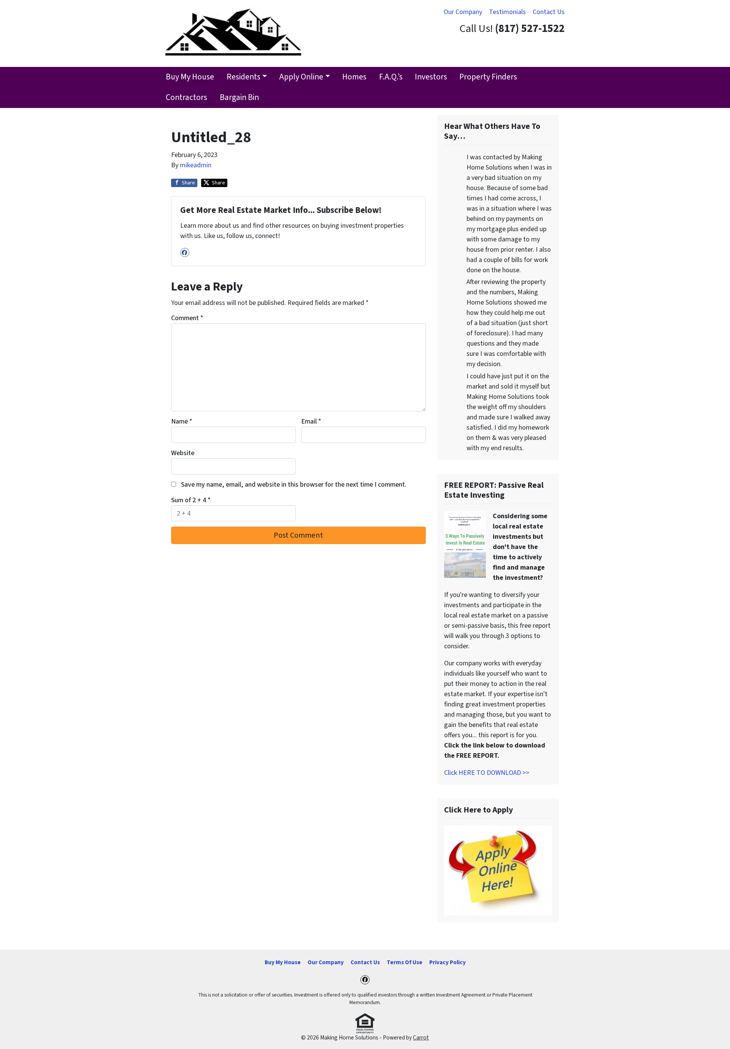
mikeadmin (195, 165)
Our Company (463, 12)
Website (182, 453)
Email (311, 421)
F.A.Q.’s (391, 77)
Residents (243, 77)
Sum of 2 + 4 (191, 500)
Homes (354, 77)
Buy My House (190, 77)
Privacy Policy (447, 962)
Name (181, 421)
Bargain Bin (239, 97)
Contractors (186, 97)
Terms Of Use (404, 962)
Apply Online (301, 77)
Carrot (421, 1037)
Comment (187, 318)
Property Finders (488, 77)
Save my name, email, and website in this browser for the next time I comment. (293, 484)
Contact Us (549, 12)
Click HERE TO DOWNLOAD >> (486, 773)
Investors (431, 77)
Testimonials (507, 12)
